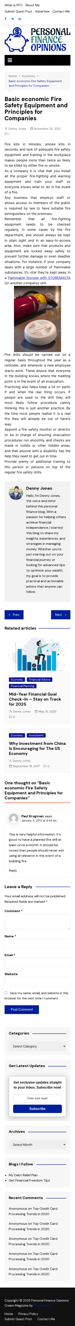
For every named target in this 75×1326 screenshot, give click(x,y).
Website (11, 974)
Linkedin (20, 19)
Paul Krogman (32, 816)
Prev (16, 615)
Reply (13, 870)
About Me (32, 5)
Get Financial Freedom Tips (29, 1180)
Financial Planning (22, 686)
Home (9, 1314)
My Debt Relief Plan (23, 1175)
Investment (36, 735)
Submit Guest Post (18, 11)
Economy (17, 679)
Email (10, 955)
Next (58, 615)
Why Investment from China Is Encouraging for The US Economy (37, 748)
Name (10, 936)
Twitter (13, 19)
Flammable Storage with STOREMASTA (39, 278)
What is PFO (13, 5)
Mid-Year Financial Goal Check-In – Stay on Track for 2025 (35, 699)
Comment (14, 911)
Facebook (5, 19)
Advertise (42, 11)
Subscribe (37, 1108)
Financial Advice (39, 679)
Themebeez (42, 1305)
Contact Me (61, 11)
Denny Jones (17, 129)
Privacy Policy (28, 1314)
